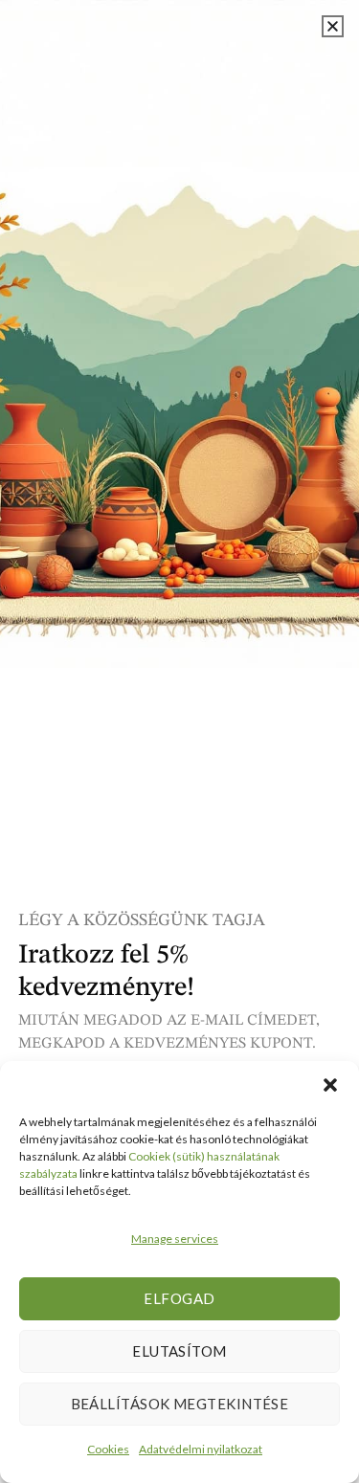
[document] (179, 741)
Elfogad (179, 1298)
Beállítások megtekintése (180, 1403)
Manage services (174, 1238)
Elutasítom (179, 1351)
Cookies (108, 1449)
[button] (330, 1085)
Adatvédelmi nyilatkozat (200, 1449)
